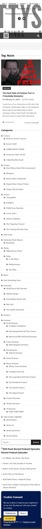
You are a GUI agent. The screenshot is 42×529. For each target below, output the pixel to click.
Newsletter (9, 9)
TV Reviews (11, 409)
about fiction (11, 420)
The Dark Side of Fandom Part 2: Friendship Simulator (19, 95)
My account (33, 4)
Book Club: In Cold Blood (13, 474)
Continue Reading (30, 123)
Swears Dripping (13, 219)
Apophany (10, 243)
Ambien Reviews (16, 353)
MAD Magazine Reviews (18, 345)
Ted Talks (12, 270)
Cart (3, 4)
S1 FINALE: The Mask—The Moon (16, 458)
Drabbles (10, 203)
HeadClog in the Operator (16, 288)
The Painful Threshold (15, 310)
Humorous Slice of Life (15, 154)
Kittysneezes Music (14, 251)
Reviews (7, 320)
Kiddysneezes (14, 264)
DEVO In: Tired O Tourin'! (16, 139)
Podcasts (7, 286)
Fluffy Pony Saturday (14, 208)
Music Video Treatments (16, 179)
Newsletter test (23, 9)
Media (6, 248)
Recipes (7, 315)
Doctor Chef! (11, 144)
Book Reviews (12, 323)
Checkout (12, 4)
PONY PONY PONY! (16, 412)
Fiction (6, 194)
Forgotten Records (16, 372)
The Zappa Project (16, 393)
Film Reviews (11, 350)
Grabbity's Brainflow (17, 326)
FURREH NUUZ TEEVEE (15, 149)
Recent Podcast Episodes (14, 452)
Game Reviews (12, 358)
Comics (7, 136)
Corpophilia (11, 197)
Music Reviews (12, 363)
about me (10, 425)
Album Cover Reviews (18, 366)
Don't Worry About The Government (20, 168)
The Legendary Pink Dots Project (22, 377)
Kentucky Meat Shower (13, 240)
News (6, 275)
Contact (23, 4)
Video (8, 256)
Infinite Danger (12, 294)
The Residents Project (18, 382)
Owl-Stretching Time (12, 280)
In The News (14, 259)
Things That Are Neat (14, 189)
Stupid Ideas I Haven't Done (17, 184)
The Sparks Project (16, 388)
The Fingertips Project (15, 224)
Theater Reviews (13, 403)
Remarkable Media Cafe (16, 299)
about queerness (13, 430)
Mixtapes (10, 173)
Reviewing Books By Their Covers (22, 331)
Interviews (8, 235)
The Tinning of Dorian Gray (17, 229)
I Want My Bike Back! (14, 160)
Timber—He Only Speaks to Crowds (17, 463)
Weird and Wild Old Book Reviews (23, 337)
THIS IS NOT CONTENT (13, 417)
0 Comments (9, 122)
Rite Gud (7, 88)
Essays (6, 165)
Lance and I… (11, 213)
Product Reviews (13, 398)
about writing (11, 436)
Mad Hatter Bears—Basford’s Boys (17, 479)
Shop (35, 9)
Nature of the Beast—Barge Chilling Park (19, 469)
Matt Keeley (29, 99)
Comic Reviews (12, 342)
